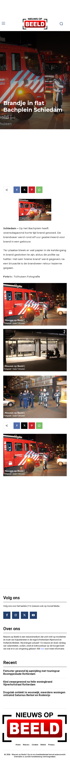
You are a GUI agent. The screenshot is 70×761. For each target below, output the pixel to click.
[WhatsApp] (39, 189)
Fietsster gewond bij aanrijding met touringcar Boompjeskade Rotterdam (31, 672)
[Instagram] (15, 615)
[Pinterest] (31, 189)
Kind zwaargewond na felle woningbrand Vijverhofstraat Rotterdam (27, 683)
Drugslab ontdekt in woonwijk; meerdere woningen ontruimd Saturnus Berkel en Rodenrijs (34, 694)
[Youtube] (33, 615)
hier (42, 648)
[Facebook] (17, 189)
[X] (24, 189)
